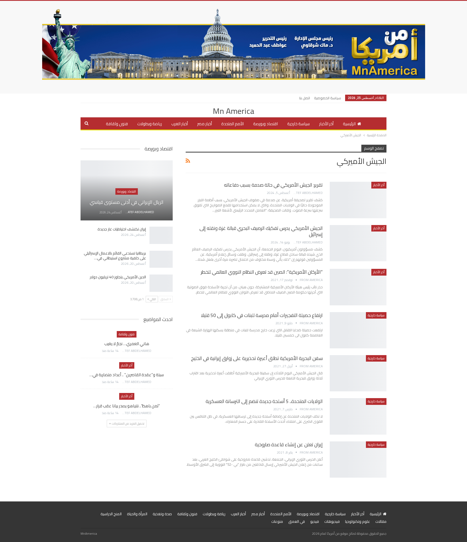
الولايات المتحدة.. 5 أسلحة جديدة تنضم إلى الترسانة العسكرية (264, 401)
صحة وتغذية (162, 513)
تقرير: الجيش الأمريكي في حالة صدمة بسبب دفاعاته (273, 184)
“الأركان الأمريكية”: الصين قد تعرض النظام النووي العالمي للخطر (262, 271)
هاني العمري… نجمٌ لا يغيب (126, 344)
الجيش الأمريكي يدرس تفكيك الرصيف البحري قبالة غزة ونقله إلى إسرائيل (261, 231)
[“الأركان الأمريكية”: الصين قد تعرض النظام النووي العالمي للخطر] (358, 287)
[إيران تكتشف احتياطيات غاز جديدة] (161, 235)
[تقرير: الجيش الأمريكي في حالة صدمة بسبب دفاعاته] (358, 200)
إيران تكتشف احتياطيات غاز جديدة (122, 229)
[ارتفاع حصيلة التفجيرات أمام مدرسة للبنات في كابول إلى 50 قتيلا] (358, 330)
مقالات (380, 521)
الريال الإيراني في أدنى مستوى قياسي (127, 202)
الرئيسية (349, 124)
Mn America (233, 110)
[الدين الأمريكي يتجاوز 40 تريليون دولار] (161, 283)
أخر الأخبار (326, 124)
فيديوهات (332, 521)
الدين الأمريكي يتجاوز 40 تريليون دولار (118, 276)
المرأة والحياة (137, 513)
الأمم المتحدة (232, 124)
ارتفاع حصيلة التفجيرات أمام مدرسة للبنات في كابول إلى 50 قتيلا (262, 315)
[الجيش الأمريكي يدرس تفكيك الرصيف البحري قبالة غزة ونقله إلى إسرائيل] (358, 243)
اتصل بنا (304, 98)
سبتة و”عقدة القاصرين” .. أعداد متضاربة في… (126, 375)
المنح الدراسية (111, 513)
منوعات (277, 521)
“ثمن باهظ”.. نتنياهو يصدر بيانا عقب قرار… (126, 406)
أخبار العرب (179, 124)
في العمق (296, 521)
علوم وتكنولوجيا (357, 521)
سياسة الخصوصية (327, 98)
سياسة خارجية (298, 124)
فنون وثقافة (117, 124)
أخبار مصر (204, 124)
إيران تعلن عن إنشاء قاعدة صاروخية (289, 444)
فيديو (314, 521)
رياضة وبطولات (149, 124)
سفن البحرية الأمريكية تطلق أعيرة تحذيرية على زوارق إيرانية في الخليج (257, 358)
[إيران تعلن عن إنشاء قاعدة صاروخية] (358, 459)
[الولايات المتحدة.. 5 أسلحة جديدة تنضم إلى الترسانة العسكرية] (358, 416)
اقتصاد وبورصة (265, 124)
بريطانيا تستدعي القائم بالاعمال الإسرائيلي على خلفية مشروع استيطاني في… (115, 256)
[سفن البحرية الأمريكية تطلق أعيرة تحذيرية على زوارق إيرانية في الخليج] (358, 373)
